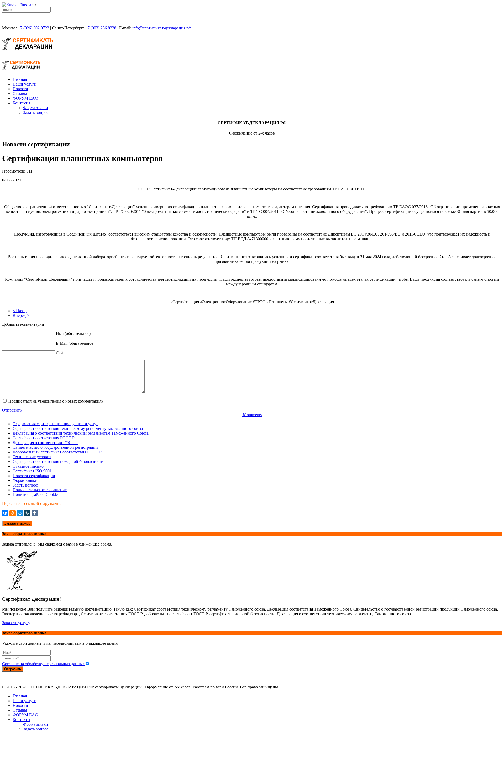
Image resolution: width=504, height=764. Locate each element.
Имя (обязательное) (73, 333)
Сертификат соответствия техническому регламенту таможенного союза (78, 428)
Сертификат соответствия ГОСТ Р (44, 438)
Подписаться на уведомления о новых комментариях (55, 401)
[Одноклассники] (12, 513)
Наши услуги (24, 84)
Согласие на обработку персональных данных (43, 663)
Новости (20, 89)
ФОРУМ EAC (25, 98)
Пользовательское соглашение (40, 490)
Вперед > (21, 315)
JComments (252, 415)
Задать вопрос (35, 112)
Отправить (12, 410)
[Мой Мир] (20, 513)
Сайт (60, 353)
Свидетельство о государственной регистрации (55, 447)
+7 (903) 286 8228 (100, 28)
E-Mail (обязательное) (75, 343)
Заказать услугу (16, 623)
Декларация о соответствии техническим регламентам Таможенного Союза (81, 433)
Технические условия (32, 457)
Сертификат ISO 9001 (32, 471)
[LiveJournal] (27, 513)
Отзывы (20, 93)
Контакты (21, 103)
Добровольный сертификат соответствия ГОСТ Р (57, 452)
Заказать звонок (17, 523)
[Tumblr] (35, 513)
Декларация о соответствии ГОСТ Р (45, 442)
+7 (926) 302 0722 (33, 28)
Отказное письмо (28, 466)
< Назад (20, 310)
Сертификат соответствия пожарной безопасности (58, 461)
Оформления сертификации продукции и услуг (55, 423)
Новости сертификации (34, 475)
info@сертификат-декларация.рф (161, 28)
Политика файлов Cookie (35, 494)
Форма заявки (35, 107)
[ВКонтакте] (5, 513)
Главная (20, 79)
